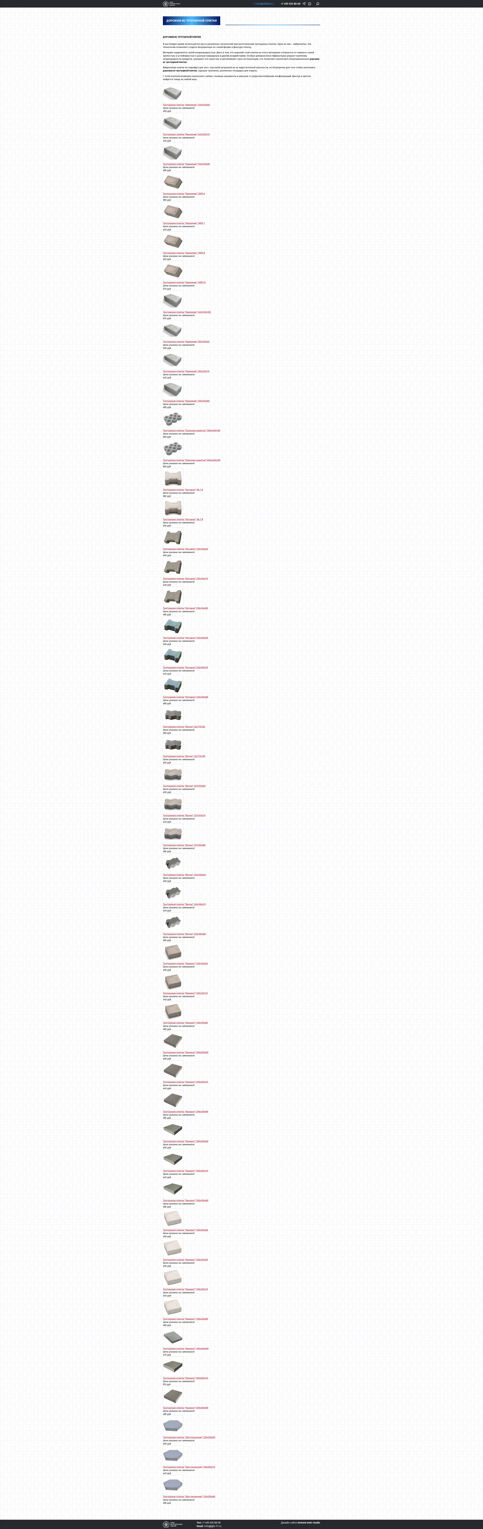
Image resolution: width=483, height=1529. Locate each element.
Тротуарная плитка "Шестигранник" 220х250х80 (189, 1496)
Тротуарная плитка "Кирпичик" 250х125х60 (186, 341)
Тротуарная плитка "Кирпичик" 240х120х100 (187, 312)
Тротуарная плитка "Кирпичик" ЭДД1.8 (184, 253)
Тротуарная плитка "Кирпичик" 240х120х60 (186, 104)
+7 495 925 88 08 (290, 3)
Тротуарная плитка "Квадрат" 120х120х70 (185, 993)
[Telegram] (304, 4)
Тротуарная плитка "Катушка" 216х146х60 (185, 549)
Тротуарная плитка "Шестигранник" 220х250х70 (189, 1467)
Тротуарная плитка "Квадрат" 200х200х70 (185, 1082)
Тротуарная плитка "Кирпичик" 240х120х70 (186, 134)
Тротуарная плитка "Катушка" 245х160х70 (185, 667)
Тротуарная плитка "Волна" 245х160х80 (184, 934)
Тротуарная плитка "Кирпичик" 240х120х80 (186, 164)
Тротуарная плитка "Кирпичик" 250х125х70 (186, 371)
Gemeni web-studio (308, 1522)
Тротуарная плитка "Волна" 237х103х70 (184, 815)
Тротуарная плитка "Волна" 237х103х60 (184, 786)
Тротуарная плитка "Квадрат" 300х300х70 (185, 1170)
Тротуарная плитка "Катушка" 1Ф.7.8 (183, 519)
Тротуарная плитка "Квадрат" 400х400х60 (186, 1348)
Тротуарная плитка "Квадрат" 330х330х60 (185, 1230)
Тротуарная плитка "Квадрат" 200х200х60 (185, 1052)
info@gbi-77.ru (213, 1526)
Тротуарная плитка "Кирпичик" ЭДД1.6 (184, 193)
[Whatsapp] (310, 4)
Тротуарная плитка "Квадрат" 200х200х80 (185, 1111)
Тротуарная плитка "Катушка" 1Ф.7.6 (183, 489)
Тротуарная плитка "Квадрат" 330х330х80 (185, 1319)
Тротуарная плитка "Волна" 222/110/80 (184, 756)
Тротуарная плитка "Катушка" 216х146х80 (185, 608)
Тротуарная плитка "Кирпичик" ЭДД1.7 (184, 223)
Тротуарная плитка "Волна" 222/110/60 (184, 726)
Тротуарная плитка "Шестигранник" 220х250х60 (189, 1437)
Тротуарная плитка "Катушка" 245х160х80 (185, 697)
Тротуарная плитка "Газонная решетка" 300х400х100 (191, 430)
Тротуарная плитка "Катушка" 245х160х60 (185, 637)
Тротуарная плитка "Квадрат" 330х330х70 (185, 1289)
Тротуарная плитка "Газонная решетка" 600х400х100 (191, 460)
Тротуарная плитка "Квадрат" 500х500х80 (185, 1407)
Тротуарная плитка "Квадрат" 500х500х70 (185, 1378)
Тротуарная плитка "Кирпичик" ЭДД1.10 (184, 282)
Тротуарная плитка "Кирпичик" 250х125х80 (186, 401)
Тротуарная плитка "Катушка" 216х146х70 (185, 578)
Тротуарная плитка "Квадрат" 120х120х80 (185, 1022)
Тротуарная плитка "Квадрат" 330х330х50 (185, 1259)
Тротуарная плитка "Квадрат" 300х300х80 (185, 1200)
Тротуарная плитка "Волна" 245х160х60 (184, 874)
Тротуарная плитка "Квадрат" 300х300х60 (185, 1141)
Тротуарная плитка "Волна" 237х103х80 (184, 845)
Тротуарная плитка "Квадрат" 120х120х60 (185, 963)
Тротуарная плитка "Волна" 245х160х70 (184, 904)
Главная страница (264, 3)
